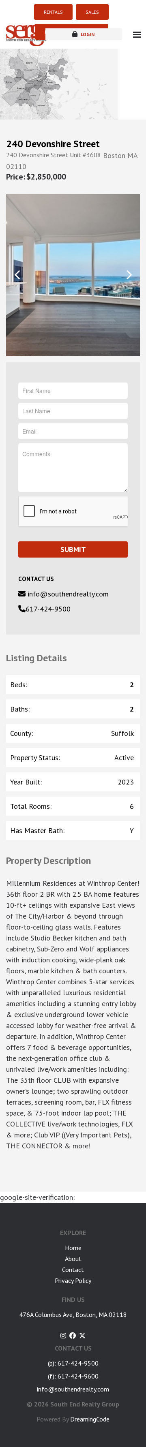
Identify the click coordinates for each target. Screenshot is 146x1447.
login (86, 34)
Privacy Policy (73, 1280)
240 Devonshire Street (53, 144)
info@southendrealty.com (67, 593)
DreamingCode (90, 1419)
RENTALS (53, 12)
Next (129, 274)
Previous (17, 274)
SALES (92, 12)
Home (73, 1248)
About (73, 1259)
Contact (73, 1269)
